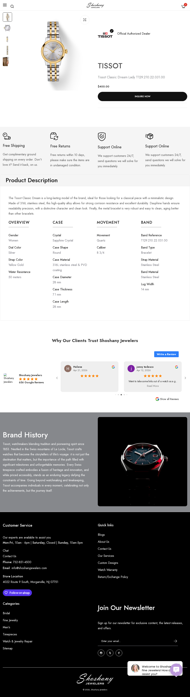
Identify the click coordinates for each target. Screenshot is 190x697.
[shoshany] (95, 5)
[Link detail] (101, 653)
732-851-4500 (22, 562)
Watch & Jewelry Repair (17, 641)
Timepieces (10, 634)
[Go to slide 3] (115, 394)
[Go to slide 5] (121, 394)
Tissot (110, 65)
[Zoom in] (84, 19)
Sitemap (8, 648)
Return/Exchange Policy (113, 577)
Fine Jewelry (10, 620)
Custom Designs (108, 563)
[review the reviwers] (113, 366)
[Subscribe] (172, 641)
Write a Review (166, 354)
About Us (103, 542)
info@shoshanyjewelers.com (29, 568)
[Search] (12, 6)
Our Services (106, 556)
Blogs (101, 535)
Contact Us (9, 556)
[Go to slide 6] (124, 394)
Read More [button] (89, 386)
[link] (142, 461)
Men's (6, 627)
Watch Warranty (107, 570)
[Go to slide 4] (118, 394)
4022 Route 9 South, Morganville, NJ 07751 (30, 582)
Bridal (6, 613)
